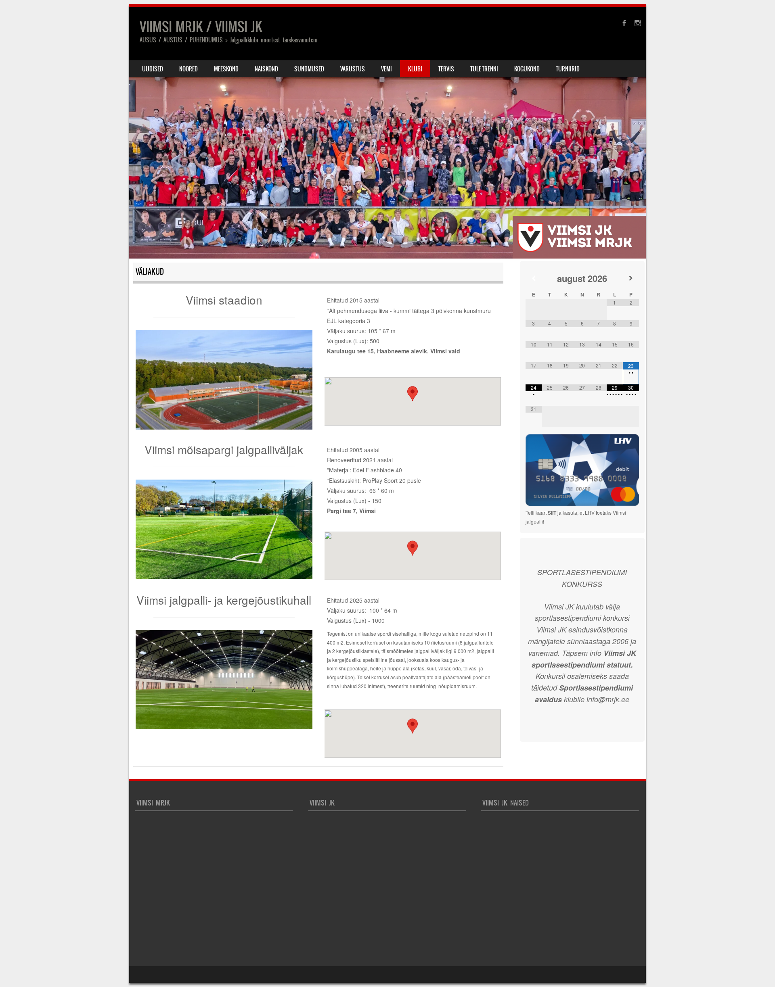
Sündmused (309, 69)
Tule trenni (484, 69)
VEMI (386, 69)
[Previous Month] (534, 278)
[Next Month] (631, 278)
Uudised (152, 69)
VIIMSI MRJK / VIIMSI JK (201, 27)
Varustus (352, 69)
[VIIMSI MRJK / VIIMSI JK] (387, 133)
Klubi (415, 69)
